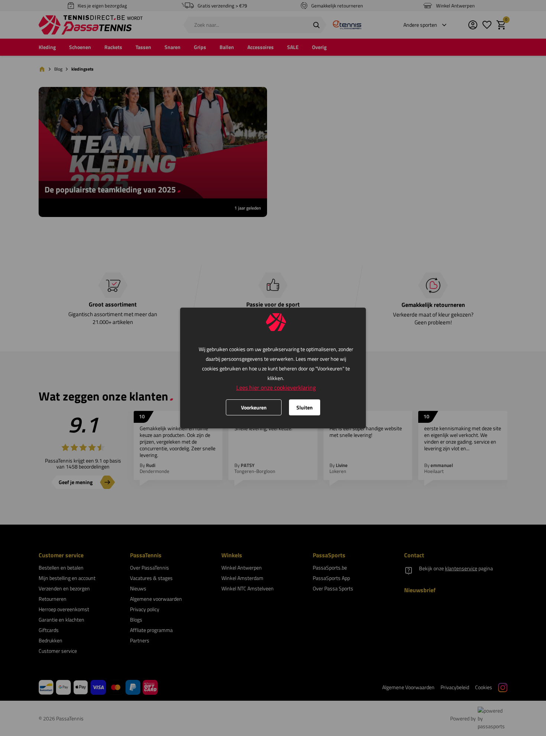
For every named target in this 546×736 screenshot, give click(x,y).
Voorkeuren (254, 407)
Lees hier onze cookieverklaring (276, 387)
